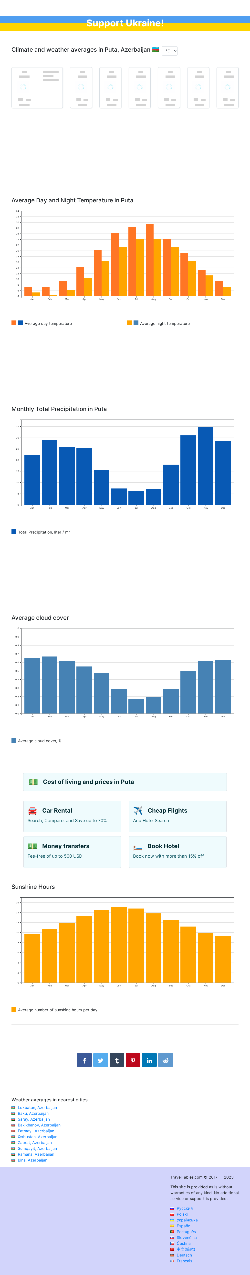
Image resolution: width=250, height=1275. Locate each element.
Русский (184, 1208)
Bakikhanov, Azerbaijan (39, 1125)
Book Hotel (163, 846)
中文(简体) (185, 1249)
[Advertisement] (125, 159)
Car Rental (57, 810)
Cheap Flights (167, 810)
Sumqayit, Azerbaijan (37, 1148)
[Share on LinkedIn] (149, 1060)
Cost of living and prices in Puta (88, 781)
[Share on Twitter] (100, 1060)
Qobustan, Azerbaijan (37, 1136)
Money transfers (65, 846)
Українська (187, 1220)
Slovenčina (186, 1237)
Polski (182, 1214)
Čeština (183, 1243)
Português (186, 1231)
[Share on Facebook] (84, 1060)
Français (184, 1260)
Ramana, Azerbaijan (36, 1154)
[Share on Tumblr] (117, 1060)
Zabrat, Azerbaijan (35, 1142)
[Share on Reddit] (165, 1060)
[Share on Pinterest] (133, 1060)
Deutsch (184, 1255)
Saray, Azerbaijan (34, 1119)
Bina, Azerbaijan (32, 1160)
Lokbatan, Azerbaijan (37, 1107)
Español (183, 1225)
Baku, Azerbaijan (33, 1113)
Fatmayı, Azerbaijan (36, 1130)
